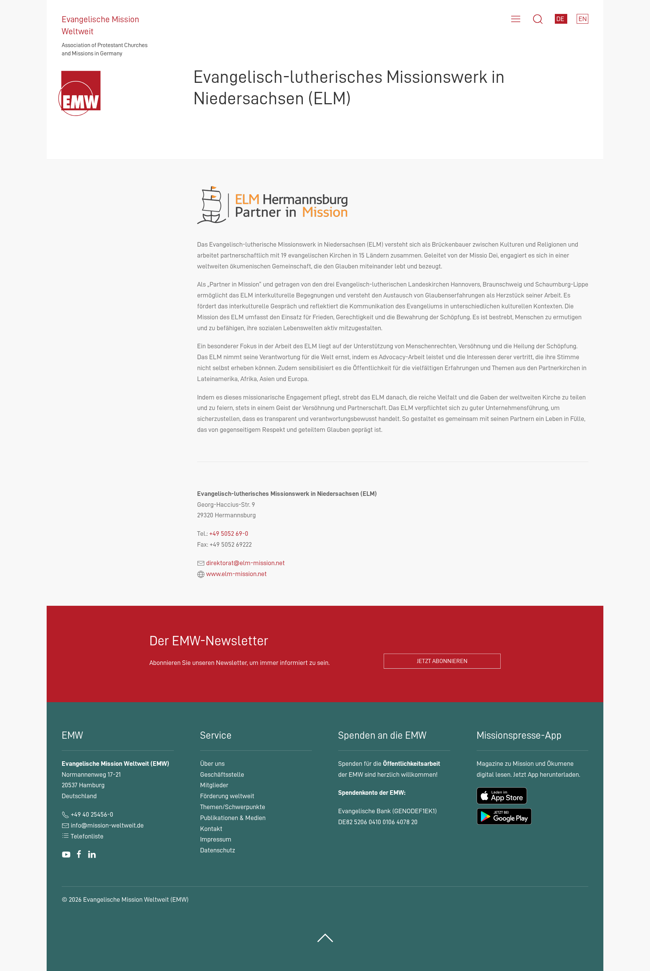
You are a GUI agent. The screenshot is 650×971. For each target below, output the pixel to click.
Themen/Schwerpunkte (232, 806)
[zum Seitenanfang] (325, 938)
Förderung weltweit (227, 796)
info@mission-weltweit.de (107, 825)
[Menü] (515, 19)
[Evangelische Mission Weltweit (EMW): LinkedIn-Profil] (91, 854)
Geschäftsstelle (222, 774)
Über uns (212, 763)
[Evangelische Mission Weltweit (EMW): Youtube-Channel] (66, 854)
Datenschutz (217, 850)
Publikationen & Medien (233, 817)
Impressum (215, 839)
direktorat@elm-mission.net (245, 562)
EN (583, 18)
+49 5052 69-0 (228, 533)
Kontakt (211, 828)
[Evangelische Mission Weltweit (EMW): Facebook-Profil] (79, 854)
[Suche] (538, 19)
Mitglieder (214, 785)
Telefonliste (86, 836)
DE (561, 18)
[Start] (81, 102)
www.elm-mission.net (236, 573)
